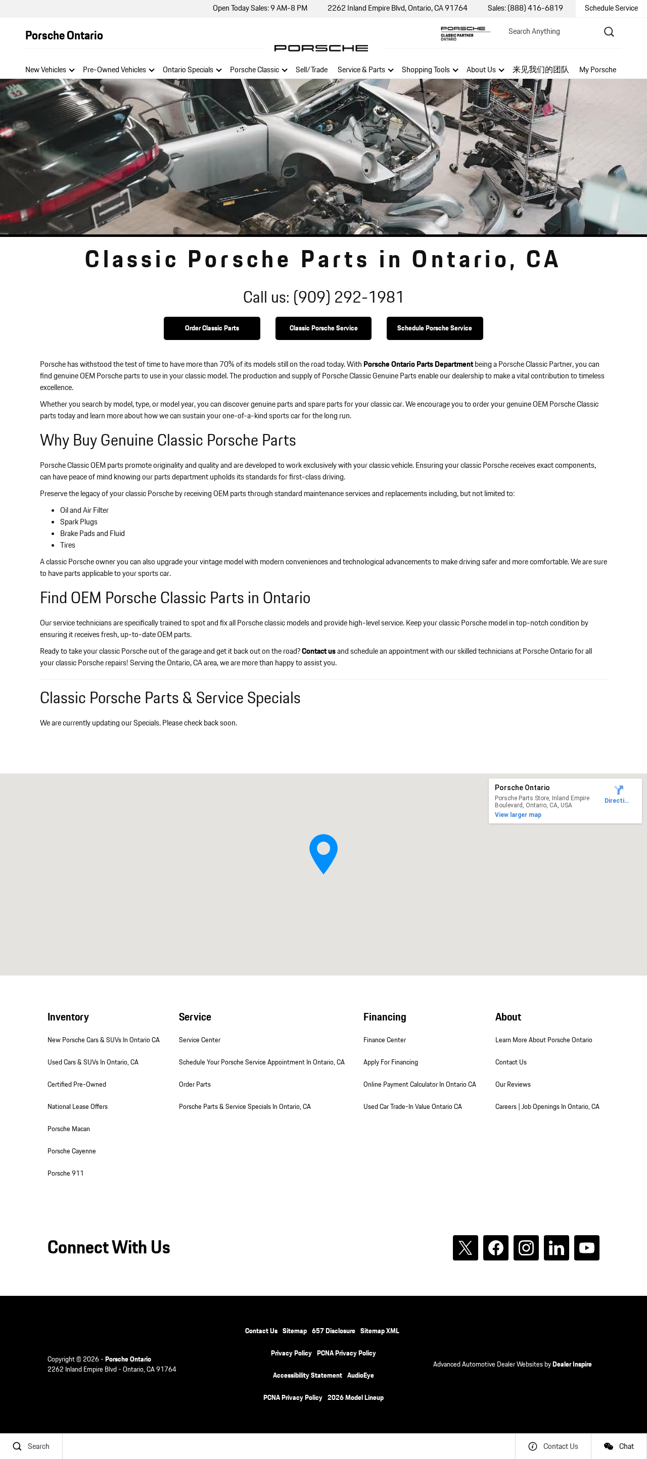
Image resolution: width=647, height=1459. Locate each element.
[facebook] (496, 1247)
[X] (465, 1247)
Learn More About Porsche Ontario (543, 1040)
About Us (481, 70)
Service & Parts (361, 70)
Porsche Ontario (128, 1359)
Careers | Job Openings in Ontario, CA (547, 1107)
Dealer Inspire (572, 1364)
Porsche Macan (69, 1129)
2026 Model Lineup (356, 1398)
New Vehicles (45, 70)
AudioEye (360, 1376)
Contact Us (511, 1062)
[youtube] (586, 1247)
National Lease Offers (78, 1107)
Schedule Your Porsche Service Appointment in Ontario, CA (262, 1062)
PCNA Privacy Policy (346, 1353)
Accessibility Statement (307, 1376)
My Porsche (597, 70)
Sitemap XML (379, 1331)
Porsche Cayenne (72, 1151)
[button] (323, 854)
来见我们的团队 (541, 70)
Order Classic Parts (212, 328)
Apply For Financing (390, 1062)
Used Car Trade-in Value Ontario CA (412, 1107)
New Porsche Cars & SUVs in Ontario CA (104, 1040)
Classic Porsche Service (324, 328)
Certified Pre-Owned (77, 1085)
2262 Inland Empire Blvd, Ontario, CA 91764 (398, 8)
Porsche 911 (66, 1174)
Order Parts (195, 1085)
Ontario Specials (188, 70)
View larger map (518, 814)
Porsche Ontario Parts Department (418, 364)
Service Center (199, 1040)
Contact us (319, 651)
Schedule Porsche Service (434, 328)
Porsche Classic (254, 70)
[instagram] (526, 1247)
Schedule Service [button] (611, 8)
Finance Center (384, 1040)
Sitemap (295, 1331)
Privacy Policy (291, 1353)
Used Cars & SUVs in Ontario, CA (93, 1062)
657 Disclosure (333, 1331)
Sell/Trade (312, 70)
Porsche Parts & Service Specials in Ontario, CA (245, 1107)
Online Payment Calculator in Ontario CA (419, 1085)
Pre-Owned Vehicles (114, 70)
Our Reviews (513, 1085)
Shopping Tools (426, 70)
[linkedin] (556, 1247)
